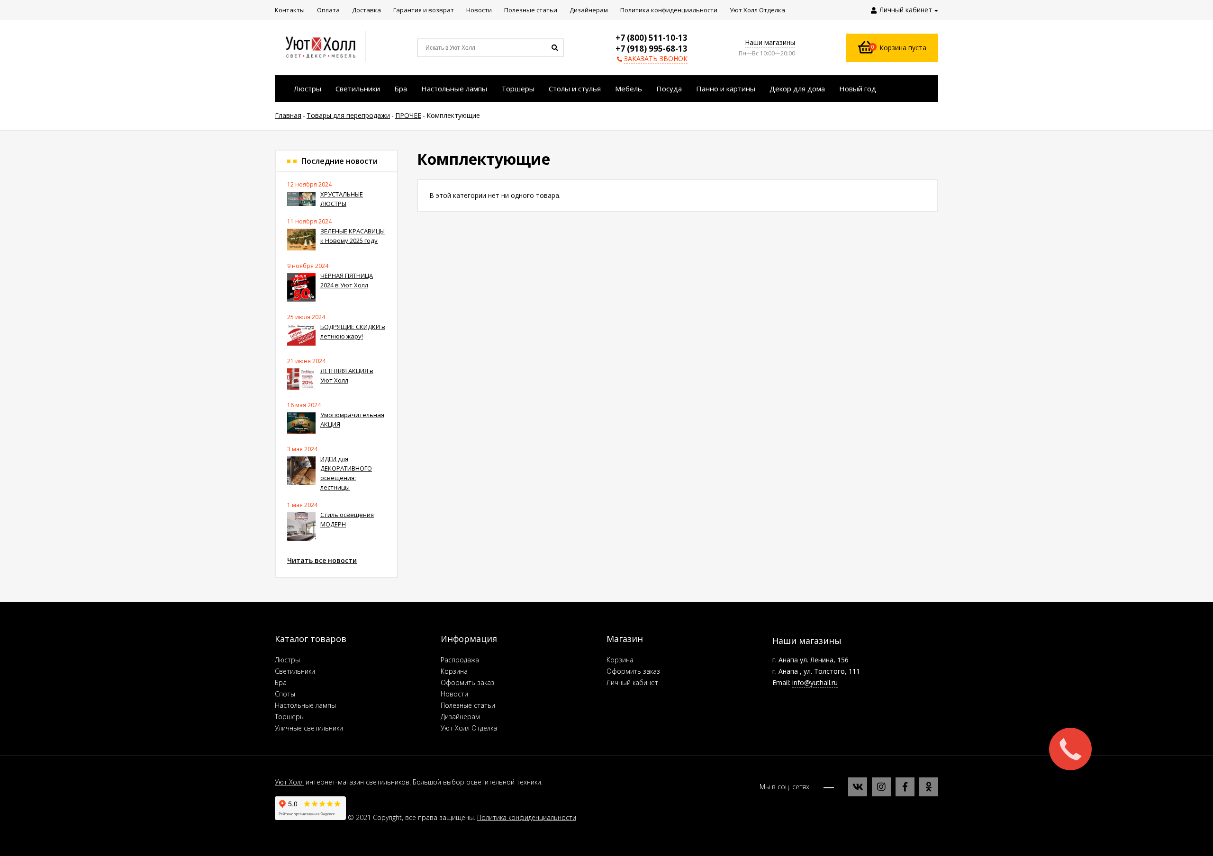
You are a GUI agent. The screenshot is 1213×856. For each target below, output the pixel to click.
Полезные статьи (468, 705)
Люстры (287, 659)
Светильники (295, 671)
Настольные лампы (305, 705)
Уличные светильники (309, 727)
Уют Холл (289, 781)
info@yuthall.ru (815, 682)
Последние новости (339, 161)
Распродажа (460, 659)
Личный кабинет (632, 682)
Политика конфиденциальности (526, 817)
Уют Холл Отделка (469, 727)
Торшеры (290, 716)
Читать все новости (322, 560)
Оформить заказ (467, 682)
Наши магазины (770, 42)
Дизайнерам (460, 716)
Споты (285, 693)
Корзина (454, 671)
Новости (454, 693)
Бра (281, 682)
